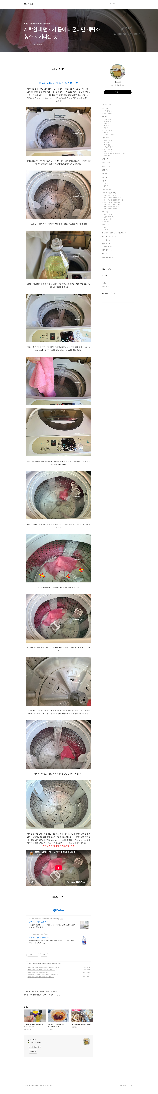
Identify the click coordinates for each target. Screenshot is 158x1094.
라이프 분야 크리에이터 (34, 1047)
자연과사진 (123, 913)
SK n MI (122, 927)
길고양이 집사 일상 (108, 257)
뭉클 (121, 1068)
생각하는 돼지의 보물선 (126, 978)
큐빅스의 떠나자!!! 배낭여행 (127, 838)
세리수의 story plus (126, 996)
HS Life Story (124, 975)
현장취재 (108, 246)
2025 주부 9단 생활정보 (44, 964)
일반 (106, 227)
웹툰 (104, 253)
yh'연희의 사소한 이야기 (126, 1051)
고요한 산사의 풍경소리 (126, 844)
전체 (105, 104)
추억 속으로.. (108, 229)
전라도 (105, 159)
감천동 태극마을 (109, 134)
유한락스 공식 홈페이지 (39, 937)
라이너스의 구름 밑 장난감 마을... (126, 942)
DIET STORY (124, 982)
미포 (106, 128)
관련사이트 (123, 1085)
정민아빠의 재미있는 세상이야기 (126, 966)
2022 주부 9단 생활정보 (112, 198)
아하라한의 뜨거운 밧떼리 (126, 987)
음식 (106, 221)
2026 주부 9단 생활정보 (111, 208)
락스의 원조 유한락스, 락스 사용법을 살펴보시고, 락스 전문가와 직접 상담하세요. (51, 941)
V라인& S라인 (124, 885)
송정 (106, 132)
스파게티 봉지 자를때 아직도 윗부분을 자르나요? (42, 974)
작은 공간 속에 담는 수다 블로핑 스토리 (126, 1032)
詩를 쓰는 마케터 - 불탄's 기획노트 (126, 870)
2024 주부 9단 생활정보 (112, 204)
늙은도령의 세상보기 (125, 1065)
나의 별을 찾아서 (124, 896)
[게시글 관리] (36, 954)
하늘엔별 (122, 1006)
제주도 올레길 (108, 147)
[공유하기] (34, 954)
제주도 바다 (108, 151)
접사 (106, 186)
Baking (107, 219)
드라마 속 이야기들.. (109, 236)
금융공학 (122, 954)
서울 (105, 108)
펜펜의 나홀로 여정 (125, 1020)
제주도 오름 (108, 149)
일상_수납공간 (124, 1054)
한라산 (107, 143)
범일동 (106, 126)
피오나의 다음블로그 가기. (126, 832)
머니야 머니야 (124, 923)
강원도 (105, 170)
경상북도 (106, 166)
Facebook (105, 293)
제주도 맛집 (108, 140)
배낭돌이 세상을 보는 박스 (126, 890)
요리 (105, 212)
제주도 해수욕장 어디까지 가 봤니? (114, 153)
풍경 (104, 177)
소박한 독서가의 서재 (126, 937)
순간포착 (106, 240)
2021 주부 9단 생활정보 (112, 195)
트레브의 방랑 (124, 992)
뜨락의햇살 (123, 1009)
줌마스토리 (28, 4)
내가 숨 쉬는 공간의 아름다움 (126, 880)
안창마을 (107, 119)
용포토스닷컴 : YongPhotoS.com (125, 1080)
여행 (104, 181)
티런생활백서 (123, 861)
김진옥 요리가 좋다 (125, 920)
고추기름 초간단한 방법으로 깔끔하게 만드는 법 (41, 970)
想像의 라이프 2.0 (125, 972)
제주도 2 (107, 156)
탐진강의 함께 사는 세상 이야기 (126, 849)
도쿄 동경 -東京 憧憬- (126, 865)
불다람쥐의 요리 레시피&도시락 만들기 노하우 (127, 1045)
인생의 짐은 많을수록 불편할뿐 (126, 1059)
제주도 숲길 (108, 145)
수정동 (106, 123)
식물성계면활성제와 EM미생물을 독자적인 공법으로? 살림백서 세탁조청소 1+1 (52, 926)
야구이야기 (107, 250)
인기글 (109, 269)
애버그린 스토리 (124, 1037)
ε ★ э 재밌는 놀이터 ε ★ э (126, 1014)
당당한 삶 (122, 1041)
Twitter (113, 293)
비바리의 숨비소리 (125, 899)
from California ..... (126, 1075)
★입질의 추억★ (124, 875)
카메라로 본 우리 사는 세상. (126, 856)
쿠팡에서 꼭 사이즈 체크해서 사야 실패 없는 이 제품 (42, 967)
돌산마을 (107, 121)
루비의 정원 (123, 906)
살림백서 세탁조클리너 (38, 922)
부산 (105, 116)
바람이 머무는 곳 (124, 958)
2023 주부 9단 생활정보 (112, 202)
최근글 (103, 269)
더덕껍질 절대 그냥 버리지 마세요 (37, 972)
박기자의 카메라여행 (125, 934)
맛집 (105, 174)
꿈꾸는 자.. (123, 930)
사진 (106, 184)
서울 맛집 (108, 111)
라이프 (105, 224)
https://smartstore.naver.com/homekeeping (44, 918)
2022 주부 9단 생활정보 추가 (113, 200)
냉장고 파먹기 (109, 217)
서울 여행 (108, 113)
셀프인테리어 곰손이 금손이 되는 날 (114, 233)
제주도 (105, 138)
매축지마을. (108, 130)
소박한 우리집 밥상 (125, 903)
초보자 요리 (108, 215)
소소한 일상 (106, 189)
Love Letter (124, 961)
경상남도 (106, 163)
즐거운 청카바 (124, 916)
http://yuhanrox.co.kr (36, 934)
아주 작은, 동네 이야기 (126, 909)
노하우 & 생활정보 (32, 964)
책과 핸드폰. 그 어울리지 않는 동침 (126, 949)
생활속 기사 (107, 244)
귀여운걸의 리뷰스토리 (126, 1003)
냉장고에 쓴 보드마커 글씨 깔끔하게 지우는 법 (41, 977)
